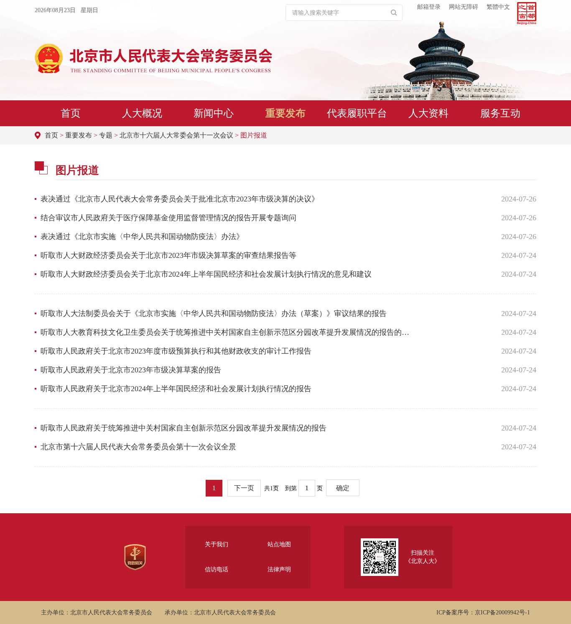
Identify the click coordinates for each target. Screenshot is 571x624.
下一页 (244, 488)
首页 (71, 113)
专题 (105, 135)
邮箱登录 (429, 7)
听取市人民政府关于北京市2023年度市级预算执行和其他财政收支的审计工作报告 (176, 351)
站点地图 (279, 544)
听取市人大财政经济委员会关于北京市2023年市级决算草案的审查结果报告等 (168, 255)
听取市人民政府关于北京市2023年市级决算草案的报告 (131, 370)
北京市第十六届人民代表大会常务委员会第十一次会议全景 (138, 447)
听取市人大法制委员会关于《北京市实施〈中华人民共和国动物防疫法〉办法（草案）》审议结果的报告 (214, 313)
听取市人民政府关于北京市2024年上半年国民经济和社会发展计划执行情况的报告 (176, 389)
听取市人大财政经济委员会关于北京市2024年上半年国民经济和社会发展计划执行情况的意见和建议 (206, 274)
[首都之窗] (526, 13)
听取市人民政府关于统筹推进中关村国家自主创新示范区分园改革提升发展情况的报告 (183, 428)
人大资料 (428, 113)
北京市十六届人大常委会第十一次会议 (176, 135)
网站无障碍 (463, 7)
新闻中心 (214, 113)
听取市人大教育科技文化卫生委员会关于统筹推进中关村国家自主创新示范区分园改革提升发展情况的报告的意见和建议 (228, 332)
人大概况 (142, 113)
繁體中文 (498, 7)
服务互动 (500, 113)
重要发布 (285, 113)
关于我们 (216, 544)
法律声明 (279, 569)
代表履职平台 (357, 113)
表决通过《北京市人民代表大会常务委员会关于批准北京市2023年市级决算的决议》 (180, 199)
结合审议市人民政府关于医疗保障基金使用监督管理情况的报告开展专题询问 (168, 218)
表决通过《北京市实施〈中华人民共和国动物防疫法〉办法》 (142, 236)
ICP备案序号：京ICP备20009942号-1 (483, 612)
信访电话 (216, 569)
